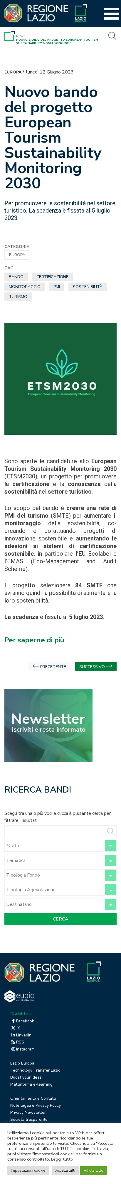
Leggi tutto (62, 1159)
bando (16, 277)
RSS (20, 1042)
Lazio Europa (22, 1063)
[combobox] (60, 846)
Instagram (25, 1049)
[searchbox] (54, 860)
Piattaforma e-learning (31, 1084)
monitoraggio (25, 287)
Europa (12, 72)
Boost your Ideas (26, 1077)
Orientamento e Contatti (33, 1098)
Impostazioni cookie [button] (28, 1170)
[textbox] (60, 845)
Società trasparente (29, 1119)
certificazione (52, 277)
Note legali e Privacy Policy (35, 1105)
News (20, 36)
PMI (56, 287)
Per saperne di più (34, 640)
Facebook (25, 1021)
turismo (18, 297)
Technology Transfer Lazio (35, 1070)
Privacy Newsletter (28, 1112)
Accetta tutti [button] (65, 1170)
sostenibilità (87, 287)
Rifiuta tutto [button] (93, 1170)
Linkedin (23, 1035)
